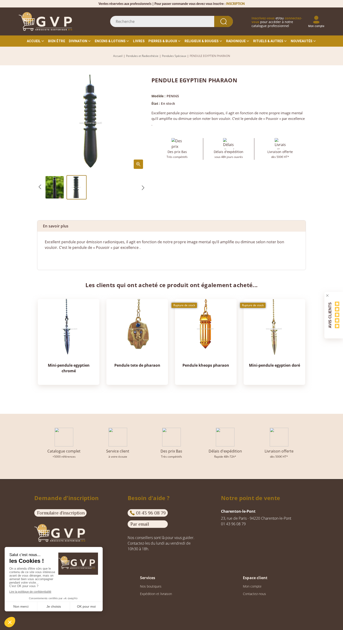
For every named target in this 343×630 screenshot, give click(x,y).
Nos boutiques (150, 586)
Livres (139, 41)
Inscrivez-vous (263, 18)
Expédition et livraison (156, 594)
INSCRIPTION (235, 4)
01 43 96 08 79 (151, 512)
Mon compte (252, 586)
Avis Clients (330, 315)
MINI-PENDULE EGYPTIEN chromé (69, 368)
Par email (139, 524)
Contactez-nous (254, 594)
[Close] (327, 295)
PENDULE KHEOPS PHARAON (205, 365)
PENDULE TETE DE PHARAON (137, 365)
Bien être (56, 41)
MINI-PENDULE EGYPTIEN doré (274, 365)
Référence (54, 256)
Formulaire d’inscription (61, 512)
